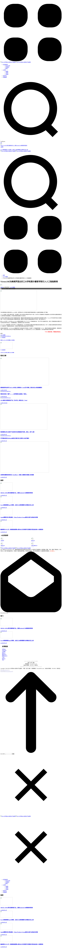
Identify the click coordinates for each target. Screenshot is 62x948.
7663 (3, 659)
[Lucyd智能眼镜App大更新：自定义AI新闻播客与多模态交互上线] (31, 148)
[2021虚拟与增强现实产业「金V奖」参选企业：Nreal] (31, 397)
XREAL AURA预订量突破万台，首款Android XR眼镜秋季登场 (13, 145)
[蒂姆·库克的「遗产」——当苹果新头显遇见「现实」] (31, 391)
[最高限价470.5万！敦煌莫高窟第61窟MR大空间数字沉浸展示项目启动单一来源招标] (31, 524)
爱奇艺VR (4, 654)
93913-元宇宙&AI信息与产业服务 (31, 661)
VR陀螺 (3, 651)
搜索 (13, 753)
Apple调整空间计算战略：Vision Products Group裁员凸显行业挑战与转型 (19, 517)
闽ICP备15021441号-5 (24, 666)
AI (1, 334)
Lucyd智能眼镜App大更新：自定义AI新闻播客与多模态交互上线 (14, 149)
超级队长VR (4, 655)
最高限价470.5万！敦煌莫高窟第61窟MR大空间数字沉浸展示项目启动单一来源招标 (21, 529)
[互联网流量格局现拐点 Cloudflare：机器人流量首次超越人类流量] (31, 457)
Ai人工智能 (5, 276)
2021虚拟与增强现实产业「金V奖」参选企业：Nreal (13, 400)
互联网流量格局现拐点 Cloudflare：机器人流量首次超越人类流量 (17, 474)
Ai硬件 (1, 146)
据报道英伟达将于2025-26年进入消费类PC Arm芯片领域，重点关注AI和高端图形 (21, 387)
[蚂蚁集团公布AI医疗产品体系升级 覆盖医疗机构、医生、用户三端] (31, 417)
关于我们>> (52, 550)
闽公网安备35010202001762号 (35, 666)
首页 (4, 275)
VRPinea (4, 649)
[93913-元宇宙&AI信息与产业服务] (8, 62)
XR (1, 142)
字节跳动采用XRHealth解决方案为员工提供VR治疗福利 (14, 438)
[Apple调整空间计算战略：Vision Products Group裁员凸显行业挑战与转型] (31, 511)
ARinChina (4, 650)
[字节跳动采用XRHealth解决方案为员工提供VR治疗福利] (31, 435)
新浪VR (3, 652)
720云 (3, 657)
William (1, 287)
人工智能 (3, 334)
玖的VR (3, 658)
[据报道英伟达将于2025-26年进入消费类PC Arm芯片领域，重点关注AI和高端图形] (31, 372)
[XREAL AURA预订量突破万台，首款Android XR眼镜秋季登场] (31, 144)
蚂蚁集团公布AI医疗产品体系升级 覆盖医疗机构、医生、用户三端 (17, 432)
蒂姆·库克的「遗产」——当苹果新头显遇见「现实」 (13, 394)
